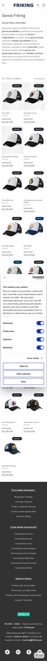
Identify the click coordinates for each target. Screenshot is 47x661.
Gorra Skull (6, 113)
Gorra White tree (8, 200)
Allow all (23, 366)
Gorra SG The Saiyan (9, 466)
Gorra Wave (28, 246)
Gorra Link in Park (30, 156)
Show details (33, 358)
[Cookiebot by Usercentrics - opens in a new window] (33, 277)
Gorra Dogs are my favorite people (33, 201)
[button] (3, 5)
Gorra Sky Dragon (8, 246)
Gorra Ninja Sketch (8, 422)
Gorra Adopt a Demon (31, 422)
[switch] (40, 331)
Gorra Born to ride (30, 113)
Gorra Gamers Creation (10, 156)
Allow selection (24, 374)
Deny (23, 381)
